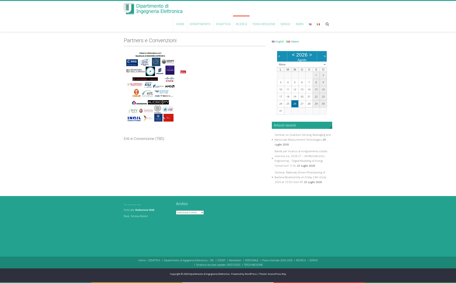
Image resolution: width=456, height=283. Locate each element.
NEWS (300, 24)
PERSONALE (252, 260)
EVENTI (221, 260)
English (279, 41)
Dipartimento (200, 24)
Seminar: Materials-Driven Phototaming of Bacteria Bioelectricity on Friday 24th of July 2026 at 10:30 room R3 (300, 177)
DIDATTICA (223, 24)
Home (180, 24)
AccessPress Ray (277, 274)
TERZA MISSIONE (263, 24)
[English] (310, 24)
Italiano (294, 41)
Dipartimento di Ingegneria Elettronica (209, 274)
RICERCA (241, 24)
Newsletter (235, 260)
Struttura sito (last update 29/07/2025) (218, 265)
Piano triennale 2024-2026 (277, 260)
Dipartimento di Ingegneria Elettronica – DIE (189, 260)
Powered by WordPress (244, 274)
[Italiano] (318, 24)
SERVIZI (285, 24)
